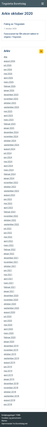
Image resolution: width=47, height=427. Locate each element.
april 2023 (8, 207)
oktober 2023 (10, 187)
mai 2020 (8, 325)
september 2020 (11, 308)
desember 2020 (11, 295)
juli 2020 (7, 316)
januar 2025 (9, 128)
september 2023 (11, 191)
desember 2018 (11, 383)
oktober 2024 (10, 140)
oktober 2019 (10, 354)
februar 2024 (10, 174)
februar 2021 (10, 287)
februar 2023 (10, 212)
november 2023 (11, 182)
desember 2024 (11, 132)
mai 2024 (8, 161)
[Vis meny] (42, 4)
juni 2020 (8, 320)
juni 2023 (8, 199)
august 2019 (9, 362)
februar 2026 (10, 86)
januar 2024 (9, 178)
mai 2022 (8, 237)
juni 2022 (8, 233)
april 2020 (8, 329)
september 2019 (11, 358)
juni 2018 (8, 404)
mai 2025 (8, 111)
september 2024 (11, 145)
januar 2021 (9, 291)
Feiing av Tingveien (14, 24)
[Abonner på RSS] (41, 51)
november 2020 (11, 300)
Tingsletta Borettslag (14, 3)
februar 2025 (10, 124)
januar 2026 (9, 90)
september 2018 (11, 396)
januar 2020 (9, 341)
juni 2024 (8, 157)
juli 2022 (7, 228)
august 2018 (9, 400)
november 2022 (11, 216)
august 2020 (9, 312)
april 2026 (8, 78)
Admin (4, 421)
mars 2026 (9, 82)
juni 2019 (8, 367)
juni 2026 (8, 69)
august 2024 (9, 149)
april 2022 (8, 241)
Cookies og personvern (11, 418)
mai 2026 (8, 73)
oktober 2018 (10, 392)
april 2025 (8, 115)
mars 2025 (9, 120)
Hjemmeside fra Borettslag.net (15, 424)
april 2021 (8, 279)
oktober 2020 (10, 304)
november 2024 (11, 136)
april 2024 (8, 166)
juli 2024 (7, 153)
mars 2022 (9, 245)
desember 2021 (11, 258)
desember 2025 (11, 94)
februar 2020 (10, 337)
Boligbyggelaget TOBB (11, 415)
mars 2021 (9, 283)
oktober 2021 (10, 266)
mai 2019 (8, 371)
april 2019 (8, 375)
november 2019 (11, 350)
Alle (5, 57)
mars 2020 (9, 333)
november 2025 (11, 99)
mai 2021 (8, 274)
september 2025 (11, 107)
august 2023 (9, 195)
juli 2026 (7, 65)
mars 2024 (9, 170)
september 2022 (11, 224)
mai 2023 (8, 203)
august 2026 (9, 61)
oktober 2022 (10, 220)
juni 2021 (8, 270)
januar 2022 (9, 253)
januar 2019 (9, 379)
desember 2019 (11, 346)
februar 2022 (10, 249)
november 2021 (11, 262)
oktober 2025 (10, 103)
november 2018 (11, 387)
